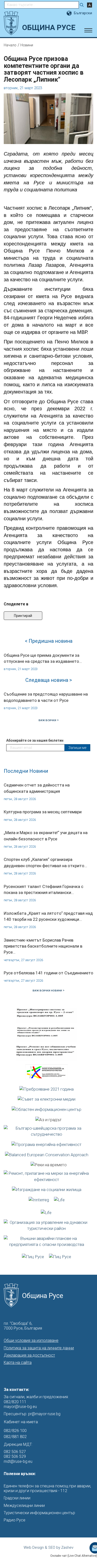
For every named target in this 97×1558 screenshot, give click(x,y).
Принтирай (23, 616)
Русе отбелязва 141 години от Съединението (48, 972)
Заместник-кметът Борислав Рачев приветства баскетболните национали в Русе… (43, 946)
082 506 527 (15, 1451)
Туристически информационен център (39, 1512)
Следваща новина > (48, 680)
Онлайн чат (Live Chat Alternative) (73, 1555)
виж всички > (49, 720)
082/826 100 (15, 1430)
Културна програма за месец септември (43, 811)
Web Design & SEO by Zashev (48, 1547)
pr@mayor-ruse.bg (44, 1413)
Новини (26, 45)
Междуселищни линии (24, 1505)
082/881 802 (15, 1436)
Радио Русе (14, 1520)
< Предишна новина (48, 641)
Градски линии (17, 1498)
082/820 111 (15, 1401)
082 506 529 (15, 1456)
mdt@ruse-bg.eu (18, 1461)
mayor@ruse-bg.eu (20, 1406)
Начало (10, 45)
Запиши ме (77, 748)
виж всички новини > (48, 990)
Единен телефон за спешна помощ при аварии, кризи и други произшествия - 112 (47, 1488)
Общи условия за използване (31, 1340)
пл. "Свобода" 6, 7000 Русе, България (23, 1326)
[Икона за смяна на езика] (70, 13)
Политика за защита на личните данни (39, 1348)
